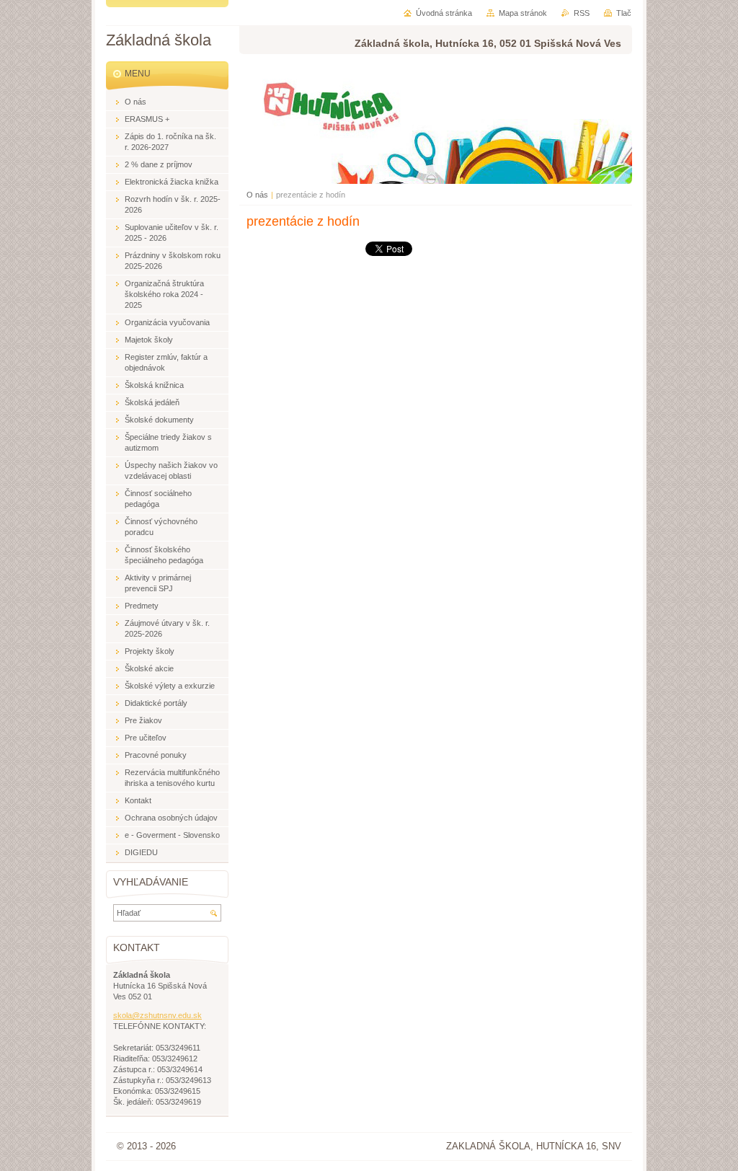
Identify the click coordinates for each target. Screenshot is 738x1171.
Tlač (623, 13)
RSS (582, 13)
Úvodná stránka (444, 13)
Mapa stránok (523, 13)
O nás (257, 194)
